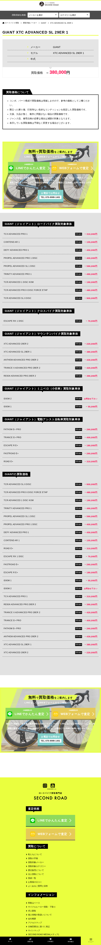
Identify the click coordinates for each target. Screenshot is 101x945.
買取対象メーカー (30, 23)
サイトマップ (34, 930)
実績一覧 (32, 878)
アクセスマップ (35, 923)
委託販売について (36, 870)
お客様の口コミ (35, 882)
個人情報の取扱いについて (40, 915)
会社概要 (32, 919)
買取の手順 (33, 858)
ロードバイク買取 (12, 23)
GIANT (43, 23)
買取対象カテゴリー (37, 866)
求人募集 (32, 911)
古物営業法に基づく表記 (39, 927)
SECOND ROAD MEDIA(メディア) (43, 934)
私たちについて (35, 854)
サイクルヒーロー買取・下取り (42, 907)
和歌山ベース (34, 903)
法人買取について (36, 874)
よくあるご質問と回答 (38, 886)
